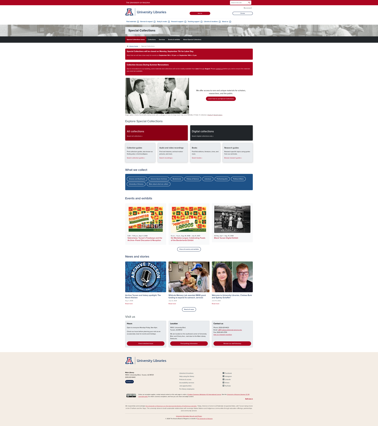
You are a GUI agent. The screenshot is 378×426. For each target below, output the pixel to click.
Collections (152, 40)
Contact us (218, 323)
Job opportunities (185, 386)
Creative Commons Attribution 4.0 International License (204, 394)
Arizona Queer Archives (159, 179)
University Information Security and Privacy (189, 416)
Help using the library (186, 376)
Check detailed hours (145, 344)
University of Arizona (136, 184)
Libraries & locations (211, 22)
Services (162, 40)
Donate (242, 13)
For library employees (186, 389)
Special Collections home (136, 40)
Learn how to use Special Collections (221, 99)
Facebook (228, 373)
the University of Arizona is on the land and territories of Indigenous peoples (171, 406)
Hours (129, 323)
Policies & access (185, 380)
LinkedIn (228, 380)
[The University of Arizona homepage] (138, 2)
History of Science (193, 179)
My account (248, 8)
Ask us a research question (223, 335)
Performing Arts (222, 179)
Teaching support (194, 22)
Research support (177, 22)
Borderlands (177, 179)
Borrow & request (146, 22)
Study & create (162, 22)
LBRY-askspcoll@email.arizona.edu (230, 330)
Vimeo (227, 383)
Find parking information (189, 344)
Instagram (228, 376)
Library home (133, 46)
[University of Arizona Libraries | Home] (145, 12)
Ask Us (200, 13)
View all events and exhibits (189, 249)
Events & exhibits (174, 40)
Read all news (189, 309)
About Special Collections (192, 40)
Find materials (131, 22)
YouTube (228, 386)
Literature (208, 179)
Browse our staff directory (232, 344)
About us (225, 22)
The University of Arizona (204, 418)
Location (174, 323)
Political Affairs (238, 179)
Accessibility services (186, 383)
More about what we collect (158, 184)
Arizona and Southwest (137, 179)
